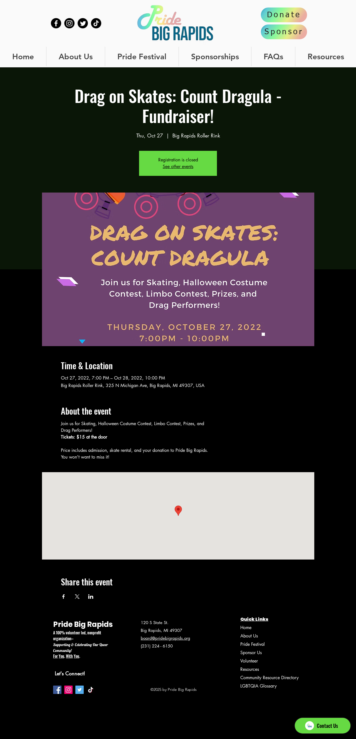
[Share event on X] (77, 596)
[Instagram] (69, 23)
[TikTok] (96, 23)
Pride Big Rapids (83, 624)
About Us (249, 636)
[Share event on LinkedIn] (90, 596)
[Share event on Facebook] (63, 596)
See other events (178, 166)
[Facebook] (56, 23)
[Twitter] (83, 23)
